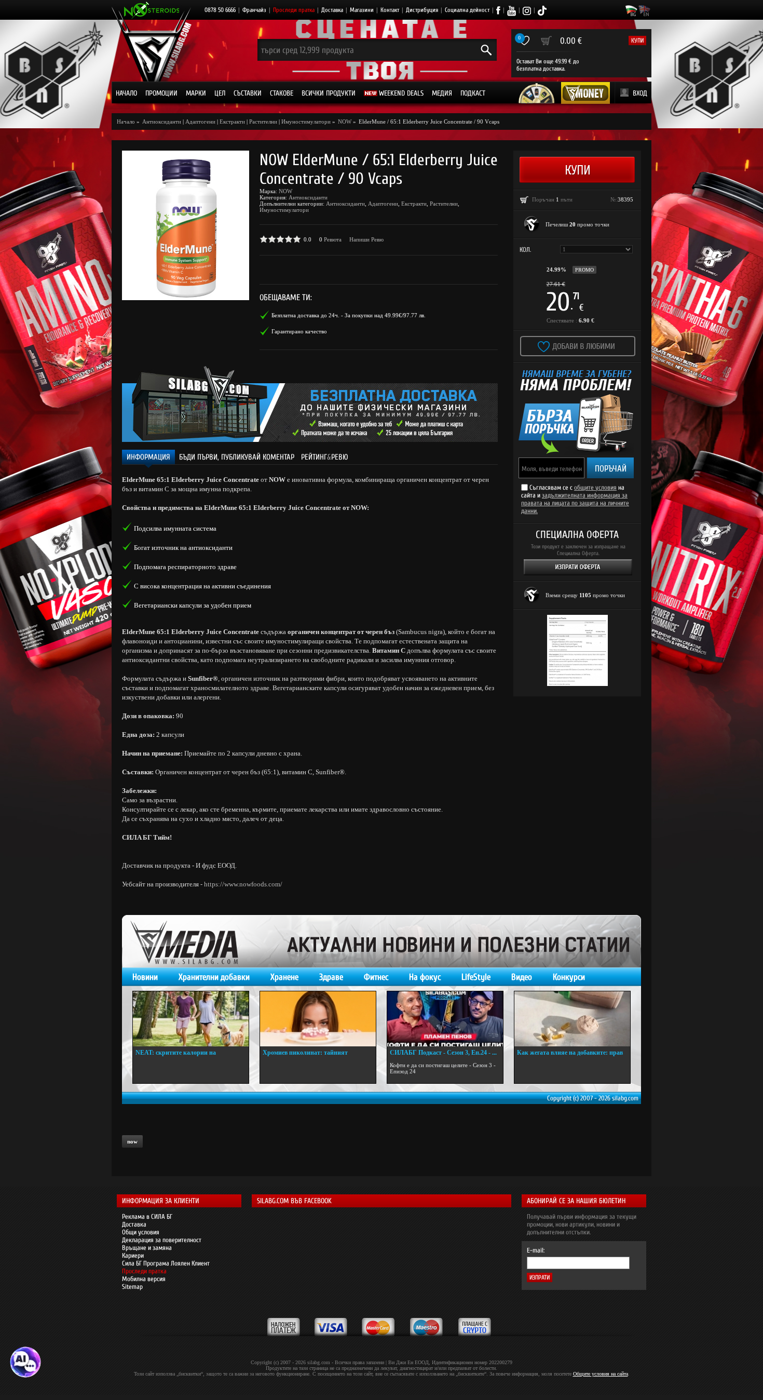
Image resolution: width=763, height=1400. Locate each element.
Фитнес (376, 977)
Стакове (281, 93)
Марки (196, 93)
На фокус (425, 977)
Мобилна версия (144, 1279)
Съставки (248, 93)
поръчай (610, 469)
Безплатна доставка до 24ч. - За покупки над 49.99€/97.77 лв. (348, 315)
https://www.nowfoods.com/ (243, 884)
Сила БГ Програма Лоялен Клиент (166, 1263)
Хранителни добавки (214, 977)
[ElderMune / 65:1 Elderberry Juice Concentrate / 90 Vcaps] (185, 225)
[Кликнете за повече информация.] (532, 224)
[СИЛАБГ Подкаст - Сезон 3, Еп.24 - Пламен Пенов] (445, 1018)
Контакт (389, 10)
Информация (148, 457)
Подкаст (472, 93)
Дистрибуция (422, 10)
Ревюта (333, 239)
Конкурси (569, 977)
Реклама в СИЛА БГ (147, 1216)
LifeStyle (476, 977)
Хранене (284, 977)
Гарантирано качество (299, 331)
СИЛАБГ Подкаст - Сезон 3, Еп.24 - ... (443, 1052)
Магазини (362, 10)
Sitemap (132, 1286)
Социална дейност (467, 10)
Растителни (263, 121)
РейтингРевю (324, 457)
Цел (219, 93)
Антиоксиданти (308, 197)
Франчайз (254, 10)
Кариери (133, 1255)
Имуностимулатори (306, 121)
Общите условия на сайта (600, 1374)
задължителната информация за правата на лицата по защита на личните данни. (575, 503)
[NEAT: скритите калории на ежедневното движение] (191, 1018)
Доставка (332, 10)
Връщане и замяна (147, 1247)
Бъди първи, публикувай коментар (236, 457)
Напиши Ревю (366, 239)
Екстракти (232, 121)
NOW (285, 191)
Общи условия (140, 1232)
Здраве (331, 977)
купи (637, 40)
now (132, 1141)
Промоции (161, 93)
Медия (442, 93)
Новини (145, 977)
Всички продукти (329, 93)
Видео (521, 977)
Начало (126, 93)
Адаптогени (200, 121)
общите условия (595, 487)
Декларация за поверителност (161, 1240)
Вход (640, 93)
